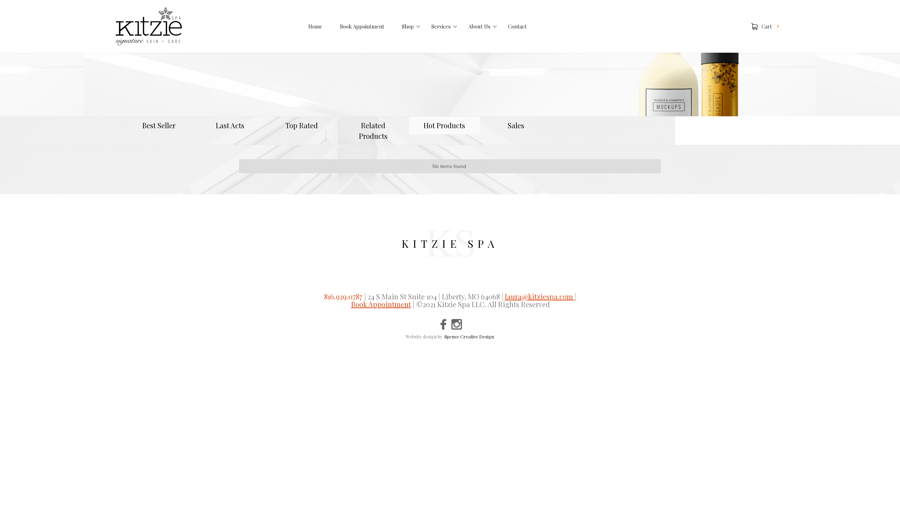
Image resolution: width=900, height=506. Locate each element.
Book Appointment (362, 26)
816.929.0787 (343, 296)
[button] (408, 26)
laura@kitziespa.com (540, 296)
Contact (517, 26)
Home (315, 26)
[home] (149, 26)
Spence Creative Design (469, 336)
